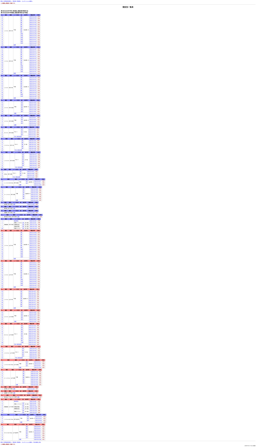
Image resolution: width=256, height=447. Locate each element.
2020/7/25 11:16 (32, 247)
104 (2, 62)
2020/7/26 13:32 (32, 146)
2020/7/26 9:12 (37, 428)
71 (2, 336)
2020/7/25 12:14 (32, 37)
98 (2, 50)
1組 (21, 16)
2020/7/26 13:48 (37, 439)
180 (2, 439)
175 (2, 344)
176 (2, 136)
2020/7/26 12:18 (32, 304)
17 (2, 189)
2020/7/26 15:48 (33, 159)
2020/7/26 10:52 (32, 279)
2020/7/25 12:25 (32, 43)
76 (2, 121)
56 (2, 165)
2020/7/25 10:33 (32, 105)
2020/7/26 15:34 (33, 156)
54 (2, 161)
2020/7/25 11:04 (32, 241)
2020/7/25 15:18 (34, 371)
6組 (21, 26)
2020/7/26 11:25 (32, 58)
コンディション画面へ (27, 1)
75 (2, 119)
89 (2, 29)
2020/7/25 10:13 (32, 317)
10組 (22, 33)
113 (2, 83)
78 (2, 129)
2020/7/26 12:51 (32, 90)
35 (2, 416)
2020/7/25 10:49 (32, 232)
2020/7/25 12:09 (32, 33)
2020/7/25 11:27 (32, 253)
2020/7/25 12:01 (32, 28)
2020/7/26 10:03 (32, 119)
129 (2, 236)
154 (2, 291)
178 (2, 200)
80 (2, 132)
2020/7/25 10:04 (32, 312)
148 (2, 275)
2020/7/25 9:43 (37, 183)
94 (2, 39)
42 (2, 433)
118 (2, 92)
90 (2, 31)
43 (2, 435)
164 (2, 314)
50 (2, 154)
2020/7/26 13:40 (32, 148)
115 (2, 86)
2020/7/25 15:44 (34, 379)
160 (2, 302)
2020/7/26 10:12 (32, 123)
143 (2, 266)
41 (2, 431)
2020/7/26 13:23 (32, 144)
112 (2, 81)
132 (2, 241)
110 (2, 77)
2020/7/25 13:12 (32, 340)
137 (2, 251)
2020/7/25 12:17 (32, 39)
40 (2, 430)
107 (2, 67)
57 (2, 171)
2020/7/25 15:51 (34, 380)
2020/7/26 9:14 (37, 430)
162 (2, 306)
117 (2, 90)
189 (2, 98)
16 (2, 408)
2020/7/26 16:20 (33, 410)
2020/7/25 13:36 (32, 132)
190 (2, 150)
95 (2, 41)
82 (2, 16)
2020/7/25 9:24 (37, 365)
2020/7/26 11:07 (32, 49)
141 (2, 262)
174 (2, 44)
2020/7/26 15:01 (33, 354)
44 (2, 437)
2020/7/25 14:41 (32, 44)
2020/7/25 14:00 (37, 184)
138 (2, 253)
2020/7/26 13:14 (32, 142)
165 (2, 315)
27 (2, 379)
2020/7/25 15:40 (34, 377)
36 (2, 418)
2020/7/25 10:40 (32, 109)
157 (2, 296)
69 (2, 333)
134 (2, 245)
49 (2, 148)
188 (2, 308)
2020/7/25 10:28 (32, 104)
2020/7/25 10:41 (32, 111)
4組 (21, 22)
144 (2, 268)
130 (2, 238)
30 (2, 181)
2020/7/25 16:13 (34, 194)
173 (2, 258)
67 (2, 329)
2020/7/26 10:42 (32, 273)
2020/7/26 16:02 (33, 163)
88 (2, 28)
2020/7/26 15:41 (33, 157)
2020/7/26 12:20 (32, 77)
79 (2, 130)
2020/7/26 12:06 (32, 296)
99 (2, 52)
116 (2, 88)
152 (2, 283)
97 (2, 49)
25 (2, 375)
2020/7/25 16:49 (30, 173)
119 (2, 94)
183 (2, 287)
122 (2, 104)
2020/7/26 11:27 (32, 60)
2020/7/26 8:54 (37, 426)
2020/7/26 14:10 (32, 287)
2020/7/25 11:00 (32, 239)
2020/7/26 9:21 (37, 433)
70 (2, 334)
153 (2, 285)
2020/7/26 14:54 (33, 352)
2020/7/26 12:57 (32, 94)
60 (2, 348)
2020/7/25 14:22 (32, 113)
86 (2, 24)
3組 (21, 20)
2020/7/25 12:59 (32, 334)
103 (2, 60)
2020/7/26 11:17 (32, 54)
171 (2, 321)
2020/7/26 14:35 (33, 348)
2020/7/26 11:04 (32, 285)
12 (2, 401)
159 (2, 300)
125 (2, 109)
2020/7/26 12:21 (32, 306)
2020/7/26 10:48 (32, 277)
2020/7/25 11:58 (32, 24)
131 (2, 239)
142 (2, 264)
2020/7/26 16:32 (33, 228)
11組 (22, 35)
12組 (22, 37)
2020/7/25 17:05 (30, 175)
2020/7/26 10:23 (32, 264)
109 (2, 71)
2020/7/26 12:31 (32, 79)
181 (2, 422)
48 (2, 146)
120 (2, 96)
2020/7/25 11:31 (32, 256)
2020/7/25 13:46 (37, 367)
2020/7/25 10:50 (32, 234)
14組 (22, 41)
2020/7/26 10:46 (32, 275)
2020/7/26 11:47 (32, 71)
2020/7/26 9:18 (37, 431)
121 (2, 102)
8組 (21, 29)
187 (2, 73)
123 (2, 105)
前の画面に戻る (37, 442)
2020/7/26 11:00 (33, 226)
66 (2, 327)
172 (2, 113)
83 (2, 18)
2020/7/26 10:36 (32, 270)
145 (2, 270)
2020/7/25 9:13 (37, 361)
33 (2, 363)
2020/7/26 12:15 (32, 300)
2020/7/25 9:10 (33, 405)
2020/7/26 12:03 (32, 293)
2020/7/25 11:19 (32, 249)
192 (2, 167)
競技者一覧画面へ (17, 1)
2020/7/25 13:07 (32, 338)
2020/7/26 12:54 (32, 92)
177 (2, 384)
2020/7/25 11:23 (32, 251)
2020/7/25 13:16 (32, 342)
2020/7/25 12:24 (32, 41)
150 (2, 279)
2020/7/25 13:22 (32, 129)
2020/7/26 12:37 (32, 83)
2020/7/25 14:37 (32, 258)
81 (2, 134)
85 (2, 22)
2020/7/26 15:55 (33, 161)
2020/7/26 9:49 (38, 420)
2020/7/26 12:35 (32, 81)
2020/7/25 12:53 (32, 333)
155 (2, 293)
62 (2, 352)
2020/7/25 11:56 (32, 22)
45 (2, 140)
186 (2, 228)
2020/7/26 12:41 (32, 84)
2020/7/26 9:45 (38, 418)
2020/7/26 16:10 (33, 165)
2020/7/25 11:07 (32, 243)
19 (2, 192)
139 (2, 254)
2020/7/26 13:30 (35, 216)
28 (2, 380)
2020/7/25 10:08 (32, 314)
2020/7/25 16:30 (30, 177)
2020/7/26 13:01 (32, 140)
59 (2, 175)
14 (2, 405)
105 (2, 64)
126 (2, 111)
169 (2, 367)
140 (2, 256)
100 (2, 54)
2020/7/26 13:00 (32, 96)
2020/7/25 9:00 (33, 401)
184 (2, 410)
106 (2, 65)
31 (2, 183)
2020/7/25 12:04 (32, 29)
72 (2, 338)
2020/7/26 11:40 (32, 67)
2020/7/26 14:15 (32, 73)
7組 (21, 28)
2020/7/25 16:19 (34, 196)
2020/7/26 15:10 (33, 355)
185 (2, 412)
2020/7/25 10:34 (32, 107)
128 (2, 234)
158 (2, 298)
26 (2, 377)
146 (2, 272)
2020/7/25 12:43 (32, 329)
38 (2, 426)
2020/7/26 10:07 (32, 121)
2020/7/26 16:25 (33, 412)
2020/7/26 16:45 (34, 200)
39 (2, 428)
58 (2, 173)
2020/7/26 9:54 (32, 117)
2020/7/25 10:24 (32, 102)
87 (2, 26)
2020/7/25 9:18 (37, 363)
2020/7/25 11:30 (32, 16)
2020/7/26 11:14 (32, 52)
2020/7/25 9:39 (37, 181)
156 (2, 294)
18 (2, 190)
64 (2, 355)
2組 (21, 18)
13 (2, 403)
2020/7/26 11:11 (32, 50)
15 (2, 406)
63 (2, 354)
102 (2, 58)
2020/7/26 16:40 (34, 384)
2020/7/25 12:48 (32, 331)
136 (2, 249)
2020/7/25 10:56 (32, 238)
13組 (22, 39)
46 (2, 142)
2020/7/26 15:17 (33, 154)
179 (2, 177)
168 (2, 342)
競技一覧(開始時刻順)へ (6, 1)
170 (2, 184)
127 (2, 232)
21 (2, 196)
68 (2, 331)
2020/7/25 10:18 (32, 319)
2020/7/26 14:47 (33, 350)
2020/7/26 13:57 (38, 422)
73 (2, 340)
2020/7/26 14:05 (32, 124)
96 (2, 43)
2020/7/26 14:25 (32, 98)
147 (2, 273)
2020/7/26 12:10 (32, 298)
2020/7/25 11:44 (32, 20)
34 (2, 365)
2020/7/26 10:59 (32, 283)
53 (2, 159)
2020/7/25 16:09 (34, 192)
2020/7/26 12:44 (32, 86)
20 (2, 194)
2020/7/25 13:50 (33, 224)
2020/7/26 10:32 (32, 268)
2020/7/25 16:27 (30, 171)
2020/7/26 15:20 (33, 167)
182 (2, 124)
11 (2, 397)
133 (2, 243)
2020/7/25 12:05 (32, 31)
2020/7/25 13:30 (32, 130)
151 (2, 281)
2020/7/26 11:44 (32, 69)
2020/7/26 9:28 (37, 437)
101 (2, 56)
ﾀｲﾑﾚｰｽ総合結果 (18, 136)
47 (2, 144)
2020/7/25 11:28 (32, 254)
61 (2, 350)
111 (2, 79)
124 (2, 107)
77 (2, 123)
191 (2, 357)
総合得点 (16, 220)
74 (2, 117)
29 (2, 382)
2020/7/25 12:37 (32, 327)
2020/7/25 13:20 (32, 136)
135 (2, 247)
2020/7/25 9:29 (33, 222)
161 (2, 304)
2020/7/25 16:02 (34, 189)
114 (2, 84)
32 (2, 361)
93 (2, 37)
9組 (21, 31)
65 (2, 325)
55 (2, 163)
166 (2, 317)
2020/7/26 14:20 (32, 308)
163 (2, 312)
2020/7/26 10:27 (32, 266)
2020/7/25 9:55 (35, 397)
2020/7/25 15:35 (34, 375)
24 (2, 373)
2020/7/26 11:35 (32, 64)
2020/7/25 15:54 (34, 382)
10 (2, 393)
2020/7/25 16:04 (34, 190)
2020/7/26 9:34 (38, 416)
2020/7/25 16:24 (34, 198)
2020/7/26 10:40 (32, 272)
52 (2, 157)
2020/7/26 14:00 (30, 388)
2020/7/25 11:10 (32, 245)
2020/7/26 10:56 (32, 281)
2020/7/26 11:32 (32, 62)
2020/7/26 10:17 (32, 262)
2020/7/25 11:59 (32, 26)
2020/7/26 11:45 (32, 291)
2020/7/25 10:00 (30, 204)
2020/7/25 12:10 (32, 35)
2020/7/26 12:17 (32, 302)
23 (2, 371)
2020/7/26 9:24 (37, 435)
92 (2, 35)
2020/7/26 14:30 (33, 357)
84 (2, 20)
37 (2, 420)
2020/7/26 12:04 (32, 294)
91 (2, 33)
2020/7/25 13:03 (32, 336)
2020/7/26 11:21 (32, 56)
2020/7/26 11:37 (32, 65)
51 (2, 156)
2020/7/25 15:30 (34, 373)
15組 (22, 43)
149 (2, 277)
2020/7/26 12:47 (32, 88)
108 (2, 69)
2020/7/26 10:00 (30, 212)
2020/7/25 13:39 (32, 134)
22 (2, 198)
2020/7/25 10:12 (32, 315)
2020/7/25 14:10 (32, 321)
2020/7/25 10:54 (32, 236)
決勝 (15, 44)
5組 (21, 24)
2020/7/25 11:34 (32, 18)
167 (2, 319)
